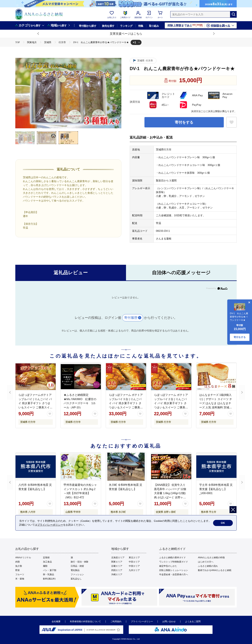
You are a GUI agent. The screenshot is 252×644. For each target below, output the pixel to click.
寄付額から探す (87, 25)
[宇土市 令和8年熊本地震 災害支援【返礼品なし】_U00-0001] (216, 467)
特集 (140, 25)
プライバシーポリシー (142, 621)
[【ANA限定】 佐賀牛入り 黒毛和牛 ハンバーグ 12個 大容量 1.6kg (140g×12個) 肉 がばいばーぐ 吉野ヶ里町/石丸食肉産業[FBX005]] (171, 467)
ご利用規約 (115, 621)
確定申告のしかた (168, 566)
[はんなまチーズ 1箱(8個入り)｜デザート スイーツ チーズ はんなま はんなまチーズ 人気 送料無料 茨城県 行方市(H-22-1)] (216, 377)
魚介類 (18, 566)
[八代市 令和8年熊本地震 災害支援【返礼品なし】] (35, 467)
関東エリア (116, 561)
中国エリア (134, 566)
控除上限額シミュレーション (173, 570)
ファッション (77, 574)
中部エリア (134, 561)
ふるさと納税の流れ (208, 566)
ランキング (126, 25)
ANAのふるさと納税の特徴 (211, 557)
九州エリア (134, 570)
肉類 (17, 561)
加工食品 (47, 561)
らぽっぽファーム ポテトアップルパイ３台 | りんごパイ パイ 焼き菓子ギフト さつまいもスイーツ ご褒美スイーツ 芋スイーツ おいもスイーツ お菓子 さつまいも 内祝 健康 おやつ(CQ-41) (126, 407)
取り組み (154, 25)
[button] (38, 34)
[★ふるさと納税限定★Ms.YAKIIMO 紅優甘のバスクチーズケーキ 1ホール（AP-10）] (81, 377)
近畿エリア (116, 566)
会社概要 (56, 621)
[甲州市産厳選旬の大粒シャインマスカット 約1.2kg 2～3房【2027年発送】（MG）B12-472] (81, 467)
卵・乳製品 (48, 574)
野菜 (17, 570)
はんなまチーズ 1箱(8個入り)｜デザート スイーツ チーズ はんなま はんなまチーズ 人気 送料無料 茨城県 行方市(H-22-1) (215, 403)
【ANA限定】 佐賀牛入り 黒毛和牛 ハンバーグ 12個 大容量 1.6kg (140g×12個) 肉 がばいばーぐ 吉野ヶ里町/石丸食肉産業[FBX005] (170, 493)
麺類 (45, 566)
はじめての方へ (205, 561)
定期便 (46, 557)
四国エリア (116, 570)
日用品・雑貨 (77, 566)
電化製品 (75, 570)
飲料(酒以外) (49, 578)
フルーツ (19, 574)
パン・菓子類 (49, 570)
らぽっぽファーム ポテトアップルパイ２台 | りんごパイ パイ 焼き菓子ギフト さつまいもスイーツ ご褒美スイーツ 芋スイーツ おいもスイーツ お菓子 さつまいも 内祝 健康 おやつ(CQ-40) (171, 407)
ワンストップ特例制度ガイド (173, 561)
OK (223, 522)
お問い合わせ (169, 621)
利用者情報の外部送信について (85, 621)
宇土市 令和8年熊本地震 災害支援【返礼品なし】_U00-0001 (216, 489)
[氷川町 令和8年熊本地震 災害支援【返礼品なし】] (126, 467)
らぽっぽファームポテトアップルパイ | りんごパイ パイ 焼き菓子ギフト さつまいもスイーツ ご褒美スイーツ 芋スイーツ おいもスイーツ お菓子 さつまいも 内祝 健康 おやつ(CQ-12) (35, 407)
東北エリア (134, 557)
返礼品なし (76, 578)
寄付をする (184, 122)
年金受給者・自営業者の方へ (173, 574)
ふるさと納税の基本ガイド (172, 557)
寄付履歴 (130, 318)
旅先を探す (108, 25)
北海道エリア (118, 557)
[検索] (233, 14)
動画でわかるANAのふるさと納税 (214, 570)
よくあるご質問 (193, 621)
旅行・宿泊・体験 (79, 561)
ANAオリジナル (23, 557)
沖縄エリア (116, 574)
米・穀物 (19, 578)
